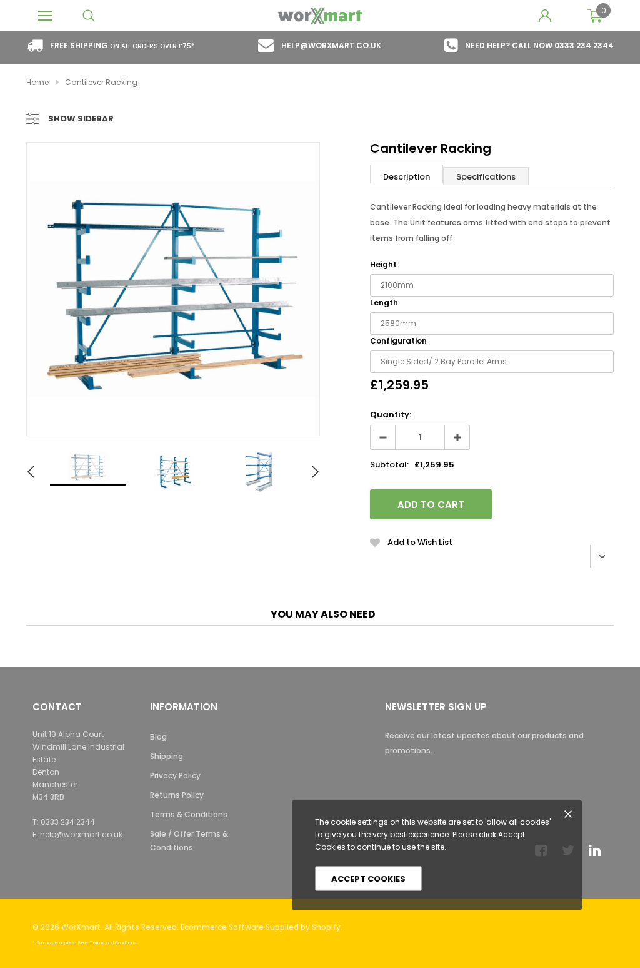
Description (406, 177)
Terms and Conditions (113, 942)
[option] (173, 289)
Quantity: (390, 414)
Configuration (398, 340)
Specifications (486, 177)
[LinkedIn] (598, 850)
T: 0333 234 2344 (63, 822)
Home (37, 82)
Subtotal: (389, 465)
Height (383, 264)
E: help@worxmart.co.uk (77, 834)
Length (384, 302)
